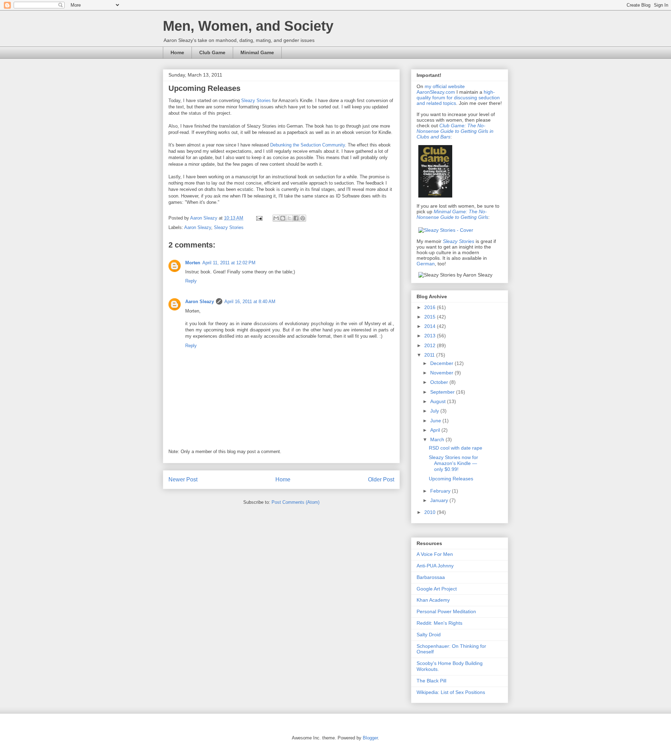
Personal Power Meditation (446, 611)
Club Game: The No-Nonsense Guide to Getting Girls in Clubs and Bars (455, 131)
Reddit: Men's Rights (439, 623)
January (439, 500)
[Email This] (276, 218)
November (442, 372)
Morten (192, 262)
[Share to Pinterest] (302, 218)
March (438, 439)
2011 (430, 355)
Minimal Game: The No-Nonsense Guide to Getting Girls (452, 214)
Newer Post (182, 479)
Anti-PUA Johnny (435, 565)
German (426, 263)
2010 (430, 512)
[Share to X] (289, 218)
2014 (430, 326)
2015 (430, 317)
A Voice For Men (435, 554)
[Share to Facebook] (296, 218)
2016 (430, 307)
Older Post (381, 479)
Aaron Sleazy (204, 218)
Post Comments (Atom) (295, 502)
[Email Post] (259, 218)
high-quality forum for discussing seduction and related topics (458, 97)
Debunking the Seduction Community (307, 145)
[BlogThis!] (282, 218)
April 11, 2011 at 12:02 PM (228, 262)
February (441, 491)
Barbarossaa (431, 577)
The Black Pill (431, 680)
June (436, 420)
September (443, 392)
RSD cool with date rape (455, 448)
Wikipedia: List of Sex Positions (451, 692)
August (438, 401)
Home (177, 52)
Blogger (370, 737)
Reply (191, 281)
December (442, 363)
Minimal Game (257, 52)
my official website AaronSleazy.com (441, 89)
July (435, 411)
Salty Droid (429, 634)
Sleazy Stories (256, 100)
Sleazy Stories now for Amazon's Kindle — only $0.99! (453, 463)
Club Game (212, 52)
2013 (430, 335)
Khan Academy (433, 600)
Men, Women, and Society (248, 26)
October (439, 382)
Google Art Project (437, 589)
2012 (430, 345)
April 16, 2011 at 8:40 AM (249, 301)
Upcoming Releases (451, 478)
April (435, 430)
